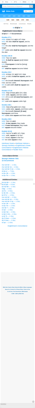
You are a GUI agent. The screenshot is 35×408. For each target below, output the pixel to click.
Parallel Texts (17, 150)
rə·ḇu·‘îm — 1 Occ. (8, 175)
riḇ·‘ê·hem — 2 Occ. (9, 218)
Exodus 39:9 (6, 119)
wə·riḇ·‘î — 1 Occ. (8, 208)
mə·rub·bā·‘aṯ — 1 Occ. (10, 167)
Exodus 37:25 (7, 91)
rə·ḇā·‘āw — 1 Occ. (9, 212)
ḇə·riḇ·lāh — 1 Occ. (9, 187)
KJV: (3, 46)
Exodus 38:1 (6, 105)
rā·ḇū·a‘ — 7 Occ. (8, 171)
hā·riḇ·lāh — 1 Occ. (9, 182)
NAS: (4, 41)
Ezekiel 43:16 (7, 131)
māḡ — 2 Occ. (7, 189)
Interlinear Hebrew (21, 143)
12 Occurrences (8, 160)
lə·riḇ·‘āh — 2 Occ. (8, 193)
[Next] (33, 188)
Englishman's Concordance (17, 226)
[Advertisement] (17, 261)
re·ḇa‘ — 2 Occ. (7, 210)
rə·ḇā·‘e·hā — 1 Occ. (9, 214)
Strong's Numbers (8, 145)
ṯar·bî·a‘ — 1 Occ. (8, 195)
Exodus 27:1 (6, 37)
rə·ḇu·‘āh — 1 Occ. (8, 173)
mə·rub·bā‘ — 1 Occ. (9, 165)
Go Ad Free (3, 404)
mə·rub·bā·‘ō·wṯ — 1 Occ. (11, 169)
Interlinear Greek (8, 143)
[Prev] (2, 188)
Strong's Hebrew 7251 (10, 158)
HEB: (4, 39)
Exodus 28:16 (7, 56)
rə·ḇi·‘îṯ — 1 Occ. (8, 216)
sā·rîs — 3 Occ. (7, 191)
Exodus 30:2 (6, 72)
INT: (3, 50)
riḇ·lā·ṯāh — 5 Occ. (8, 184)
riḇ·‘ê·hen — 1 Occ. (9, 220)
